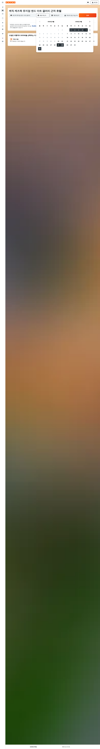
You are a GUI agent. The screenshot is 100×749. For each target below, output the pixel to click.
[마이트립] (3, 33)
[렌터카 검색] (3, 13)
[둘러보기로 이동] (3, 22)
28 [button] (54, 45)
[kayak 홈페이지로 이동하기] (10, 2)
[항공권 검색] (3, 7)
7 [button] (54, 33)
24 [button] (39, 45)
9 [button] (62, 33)
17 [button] (39, 41)
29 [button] (58, 45)
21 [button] (54, 41)
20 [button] (51, 41)
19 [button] (47, 41)
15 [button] (58, 37)
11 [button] (43, 37)
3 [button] (39, 33)
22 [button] (58, 41)
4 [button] (43, 33)
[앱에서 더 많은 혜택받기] (3, 18)
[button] (2, 2)
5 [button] (47, 33)
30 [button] (62, 45)
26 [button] (47, 45)
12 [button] (47, 37)
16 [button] (62, 37)
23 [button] (62, 41)
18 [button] (43, 41)
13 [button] (51, 37)
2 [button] (62, 30)
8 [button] (58, 33)
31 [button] (39, 49)
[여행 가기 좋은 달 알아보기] (3, 29)
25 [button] (43, 45)
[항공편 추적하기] (3, 26)
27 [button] (51, 45)
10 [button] (39, 37)
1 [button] (58, 30)
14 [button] (54, 37)
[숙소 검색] (3, 10)
